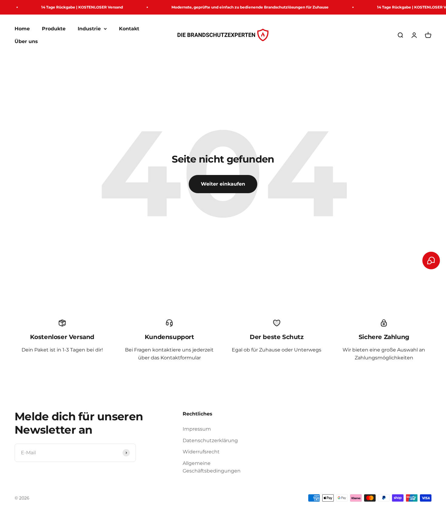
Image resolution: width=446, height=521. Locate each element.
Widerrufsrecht (201, 452)
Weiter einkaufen (223, 184)
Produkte (54, 29)
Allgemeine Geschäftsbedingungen (212, 467)
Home (22, 29)
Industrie (89, 29)
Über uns (26, 41)
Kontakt (129, 29)
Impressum (197, 429)
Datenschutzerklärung (210, 440)
